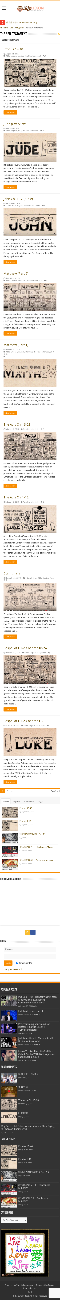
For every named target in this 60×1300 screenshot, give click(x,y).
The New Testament (33, 56)
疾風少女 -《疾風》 (28, 1074)
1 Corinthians (31, 578)
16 (37, 1060)
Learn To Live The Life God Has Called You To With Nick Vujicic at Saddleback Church (36, 1054)
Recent (6, 801)
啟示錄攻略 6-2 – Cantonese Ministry (36, 860)
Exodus (21, 56)
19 (34, 1033)
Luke (38, 653)
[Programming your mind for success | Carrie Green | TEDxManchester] (9, 1028)
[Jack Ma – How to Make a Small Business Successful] (9, 1042)
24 (36, 1006)
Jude (19, 131)
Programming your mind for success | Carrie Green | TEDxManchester (34, 1027)
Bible (12, 28)
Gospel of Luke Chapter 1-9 (23, 721)
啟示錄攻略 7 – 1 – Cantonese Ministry (37, 847)
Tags (40, 801)
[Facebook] (33, 932)
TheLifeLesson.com (25, 1285)
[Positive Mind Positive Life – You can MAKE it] (30, 8)
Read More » (10, 112)
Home (5, 28)
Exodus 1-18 (25, 821)
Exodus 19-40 (13, 49)
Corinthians (12, 573)
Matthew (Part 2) (16, 273)
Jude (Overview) (15, 124)
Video (52, 578)
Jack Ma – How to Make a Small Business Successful (35, 1040)
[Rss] (27, 932)
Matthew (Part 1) (16, 345)
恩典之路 (23, 1087)
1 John (8, 206)
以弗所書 (23, 1113)
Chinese (14, 352)
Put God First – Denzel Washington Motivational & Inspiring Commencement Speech (37, 999)
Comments (29, 801)
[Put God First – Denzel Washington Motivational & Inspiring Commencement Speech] (9, 1000)
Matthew (21, 280)
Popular (16, 801)
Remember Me (25, 963)
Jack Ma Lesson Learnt (30, 1011)
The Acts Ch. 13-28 (17, 424)
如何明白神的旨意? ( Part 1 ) (32, 834)
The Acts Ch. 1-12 (16, 497)
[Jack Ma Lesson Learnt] (9, 1015)
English (19, 28)
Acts (24, 429)
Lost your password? (13, 969)
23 (39, 1015)
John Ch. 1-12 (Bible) (18, 199)
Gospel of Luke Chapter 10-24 (25, 648)
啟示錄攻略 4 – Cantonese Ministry (21, 22)
